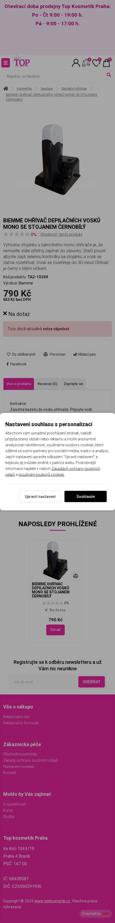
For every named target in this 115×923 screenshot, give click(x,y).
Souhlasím (85, 496)
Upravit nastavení (40, 496)
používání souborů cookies (41, 474)
